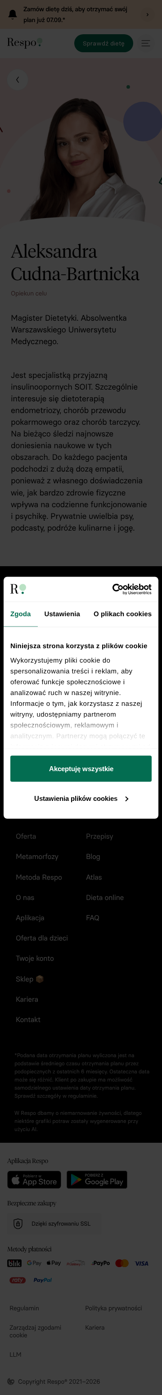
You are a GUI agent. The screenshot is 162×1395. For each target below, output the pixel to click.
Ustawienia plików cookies (75, 798)
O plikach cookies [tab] (123, 614)
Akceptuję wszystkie (81, 768)
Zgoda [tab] (20, 614)
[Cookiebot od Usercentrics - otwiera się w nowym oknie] (114, 589)
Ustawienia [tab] (62, 614)
